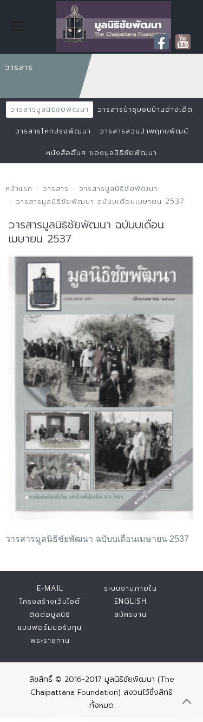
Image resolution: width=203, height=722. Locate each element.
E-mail (50, 588)
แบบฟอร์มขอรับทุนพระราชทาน (50, 634)
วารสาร (56, 188)
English (130, 601)
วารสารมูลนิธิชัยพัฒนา (49, 109)
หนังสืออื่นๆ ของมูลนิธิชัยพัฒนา (101, 153)
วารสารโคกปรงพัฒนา (53, 131)
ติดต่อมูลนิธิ (49, 614)
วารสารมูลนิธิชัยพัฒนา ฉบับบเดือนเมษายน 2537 (97, 539)
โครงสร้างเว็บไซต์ (49, 601)
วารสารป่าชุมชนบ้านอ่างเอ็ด (145, 109)
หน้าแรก (18, 188)
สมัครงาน (130, 614)
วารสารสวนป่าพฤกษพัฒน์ (144, 131)
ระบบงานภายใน (130, 588)
